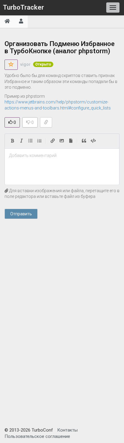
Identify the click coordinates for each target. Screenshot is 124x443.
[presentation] (62, 156)
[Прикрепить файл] (70, 141)
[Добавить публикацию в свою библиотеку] (11, 65)
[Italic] (21, 141)
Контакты (67, 430)
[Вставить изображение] (61, 141)
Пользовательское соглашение (37, 436)
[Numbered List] (39, 141)
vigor (25, 64)
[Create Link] (52, 141)
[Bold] (12, 141)
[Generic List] (30, 141)
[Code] (93, 141)
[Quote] (83, 141)
